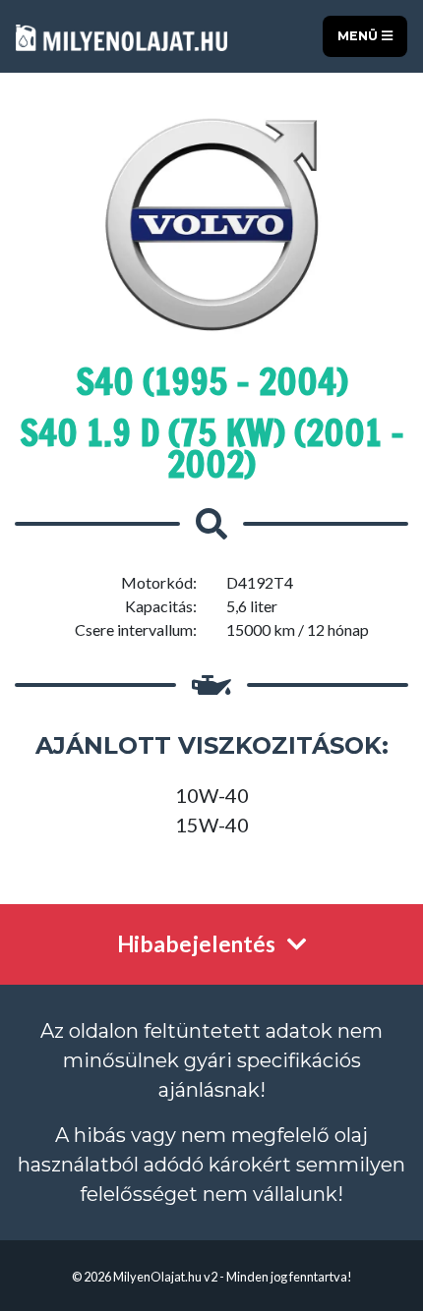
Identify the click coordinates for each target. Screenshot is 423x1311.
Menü (359, 35)
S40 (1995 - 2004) (212, 382)
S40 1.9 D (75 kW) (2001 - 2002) (212, 448)
